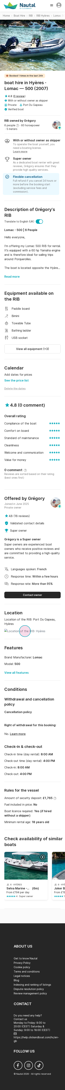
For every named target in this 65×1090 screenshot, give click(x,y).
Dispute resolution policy (29, 989)
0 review (19, 96)
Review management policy (30, 993)
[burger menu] (52, 6)
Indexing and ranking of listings (32, 984)
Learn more (18, 734)
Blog (16, 980)
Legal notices (22, 975)
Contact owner (32, 594)
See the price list (16, 380)
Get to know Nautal (25, 958)
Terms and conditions (27, 971)
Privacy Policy (22, 962)
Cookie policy (22, 967)
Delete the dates (15, 388)
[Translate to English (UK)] (39, 221)
